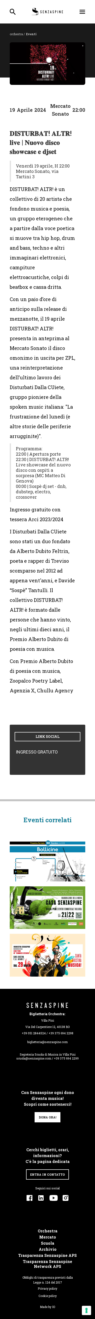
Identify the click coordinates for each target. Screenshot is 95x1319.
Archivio (48, 1249)
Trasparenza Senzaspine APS (47, 1255)
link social (47, 736)
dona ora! (47, 1117)
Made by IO (47, 1307)
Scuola (47, 1243)
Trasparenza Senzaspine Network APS (47, 1264)
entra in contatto (47, 1174)
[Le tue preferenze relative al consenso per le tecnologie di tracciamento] (86, 1310)
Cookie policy (47, 1296)
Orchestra (47, 1231)
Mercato (47, 1237)
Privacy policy (47, 1288)
